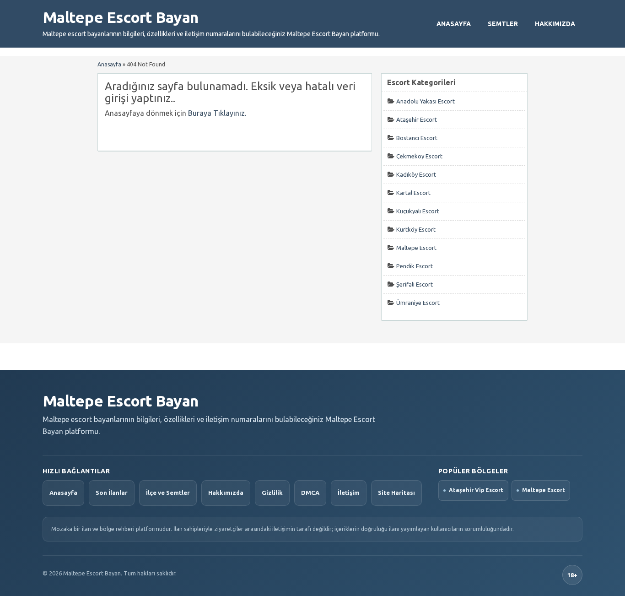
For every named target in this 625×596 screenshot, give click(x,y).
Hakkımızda (555, 23)
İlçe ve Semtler (168, 492)
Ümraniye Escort (418, 302)
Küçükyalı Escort (417, 211)
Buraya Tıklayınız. (217, 113)
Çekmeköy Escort (419, 156)
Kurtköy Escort (416, 229)
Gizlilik (272, 492)
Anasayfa (453, 23)
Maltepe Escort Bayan (120, 17)
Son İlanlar (112, 492)
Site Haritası (396, 492)
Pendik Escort (414, 266)
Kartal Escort (413, 193)
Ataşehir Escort (416, 119)
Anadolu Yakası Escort (425, 101)
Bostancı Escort (416, 138)
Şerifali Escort (414, 284)
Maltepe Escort (416, 247)
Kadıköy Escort (416, 174)
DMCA (310, 492)
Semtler (503, 23)
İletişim (349, 492)
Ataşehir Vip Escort (476, 490)
